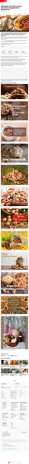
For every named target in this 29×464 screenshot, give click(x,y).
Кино (12, 413)
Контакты (20, 390)
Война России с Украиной (15, 402)
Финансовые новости (5, 416)
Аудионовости (4, 407)
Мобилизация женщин (23, 406)
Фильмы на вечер (13, 416)
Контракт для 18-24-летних (23, 407)
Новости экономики (5, 413)
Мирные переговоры (13, 405)
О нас (1, 390)
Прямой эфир (4, 405)
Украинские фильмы (13, 415)
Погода (3, 408)
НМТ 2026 (21, 417)
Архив (20, 394)
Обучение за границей (23, 419)
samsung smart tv (17, 449)
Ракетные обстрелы (13, 403)
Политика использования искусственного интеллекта (13, 392)
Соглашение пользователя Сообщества (13, 395)
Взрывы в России (13, 409)
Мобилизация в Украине (23, 402)
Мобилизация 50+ (22, 405)
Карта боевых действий (14, 404)
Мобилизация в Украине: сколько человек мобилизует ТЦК (23, 410)
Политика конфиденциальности (14, 390)
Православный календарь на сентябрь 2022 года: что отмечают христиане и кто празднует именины (14, 41)
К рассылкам (24, 432)
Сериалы (12, 418)
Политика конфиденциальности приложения (14, 393)
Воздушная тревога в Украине (15, 406)
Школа (21, 416)
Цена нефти (3, 414)
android (4, 449)
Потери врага (12, 410)
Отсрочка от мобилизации (23, 408)
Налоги (3, 419)
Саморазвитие (22, 418)
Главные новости (4, 403)
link (15, 387)
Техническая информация (13, 398)
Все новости (4, 402)
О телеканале (2, 394)
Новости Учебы (22, 413)
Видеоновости (4, 406)
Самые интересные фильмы (14, 414)
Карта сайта (20, 395)
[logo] (5, 1)
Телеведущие (2, 395)
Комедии (12, 417)
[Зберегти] (25, 13)
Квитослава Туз (4, 11)
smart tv (12, 449)
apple (8, 449)
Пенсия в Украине (4, 420)
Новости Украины (4, 404)
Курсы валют (4, 415)
